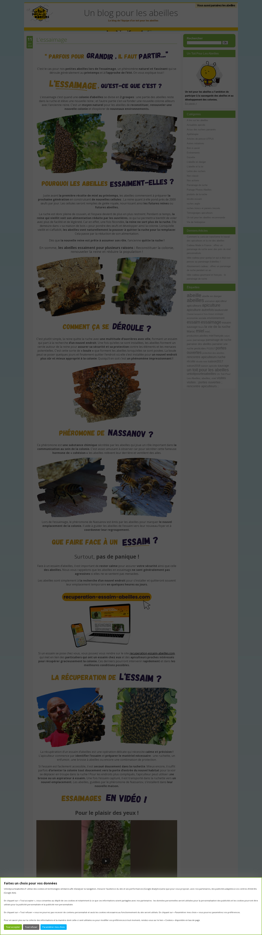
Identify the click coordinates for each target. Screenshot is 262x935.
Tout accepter (13, 927)
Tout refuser (31, 927)
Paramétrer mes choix (53, 927)
